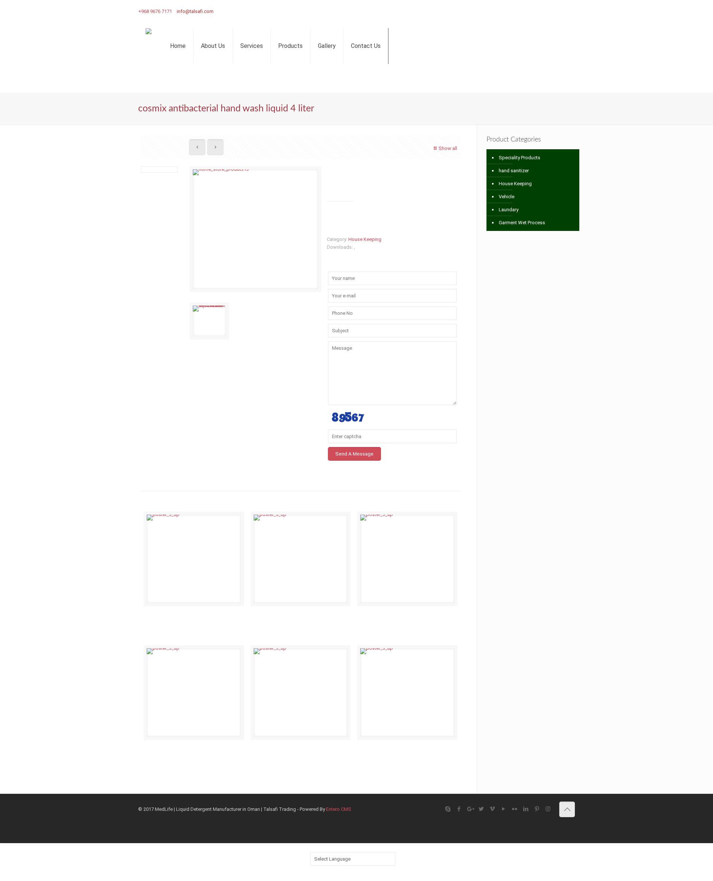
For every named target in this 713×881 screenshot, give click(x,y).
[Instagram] (571, 11)
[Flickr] (537, 11)
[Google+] (493, 11)
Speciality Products (519, 157)
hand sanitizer (514, 170)
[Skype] (471, 11)
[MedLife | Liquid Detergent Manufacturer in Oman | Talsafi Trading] (149, 45)
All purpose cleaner (397, 750)
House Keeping (364, 239)
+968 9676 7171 (155, 11)
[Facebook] (482, 11)
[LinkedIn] (549, 11)
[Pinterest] (560, 11)
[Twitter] (504, 11)
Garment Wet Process (522, 222)
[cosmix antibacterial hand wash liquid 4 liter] (255, 232)
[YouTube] (526, 11)
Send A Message (354, 454)
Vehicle (506, 196)
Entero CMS (338, 809)
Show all (448, 148)
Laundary (508, 209)
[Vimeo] (515, 11)
